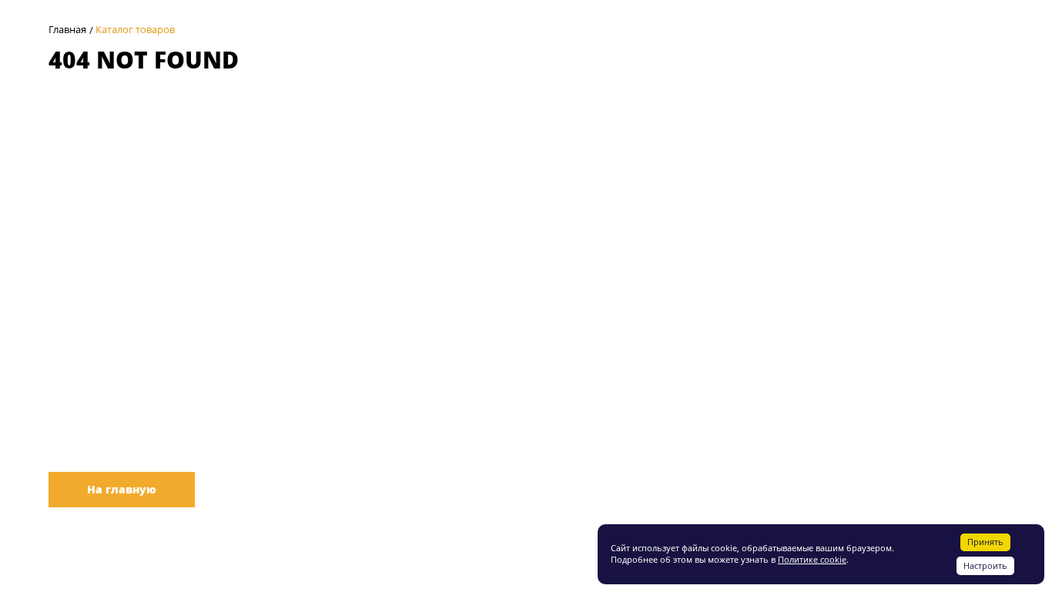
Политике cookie (812, 559)
